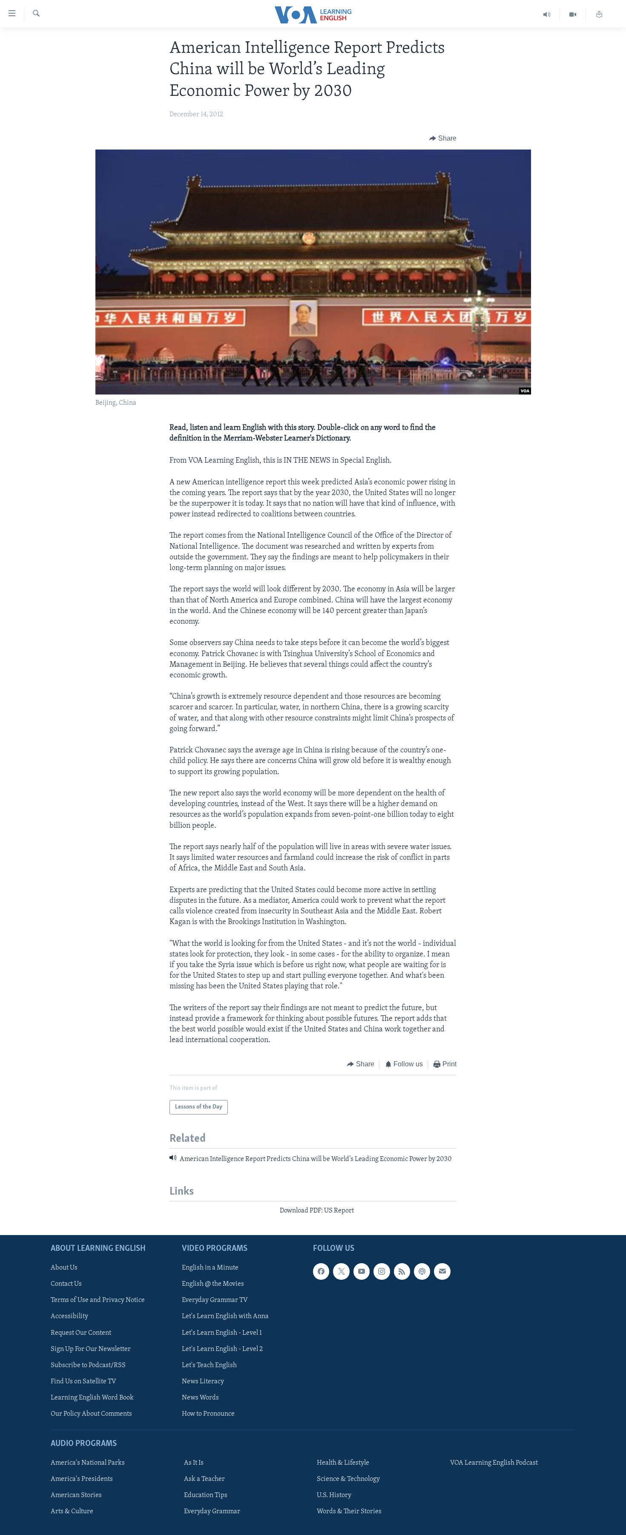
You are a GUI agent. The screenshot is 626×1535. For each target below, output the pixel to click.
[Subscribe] (442, 1271)
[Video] (573, 14)
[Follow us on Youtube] (361, 1271)
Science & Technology (348, 1479)
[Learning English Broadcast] (547, 14)
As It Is (194, 1463)
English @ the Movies (213, 1284)
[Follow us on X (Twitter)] (341, 1271)
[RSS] (402, 1271)
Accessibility (69, 1316)
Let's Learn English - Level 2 (222, 1348)
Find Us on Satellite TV (83, 1381)
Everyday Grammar (212, 1511)
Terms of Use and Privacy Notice (98, 1300)
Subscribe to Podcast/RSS (88, 1365)
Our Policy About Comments (91, 1413)
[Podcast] (422, 1271)
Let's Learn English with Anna (225, 1316)
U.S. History (334, 1495)
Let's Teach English (209, 1365)
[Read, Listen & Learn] (599, 14)
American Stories (76, 1495)
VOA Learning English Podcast (494, 1463)
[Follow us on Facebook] (321, 1271)
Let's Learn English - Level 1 (222, 1332)
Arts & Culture (72, 1511)
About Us (64, 1267)
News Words (200, 1397)
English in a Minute (210, 1267)
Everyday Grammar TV (215, 1300)
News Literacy (203, 1381)
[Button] (443, 138)
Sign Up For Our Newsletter (91, 1348)
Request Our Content (81, 1332)
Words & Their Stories (349, 1511)
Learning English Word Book (92, 1397)
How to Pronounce (208, 1413)
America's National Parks (88, 1463)
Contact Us (66, 1284)
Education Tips (205, 1495)
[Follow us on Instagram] (381, 1271)
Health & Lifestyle (343, 1463)
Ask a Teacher (204, 1479)
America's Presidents (82, 1479)
